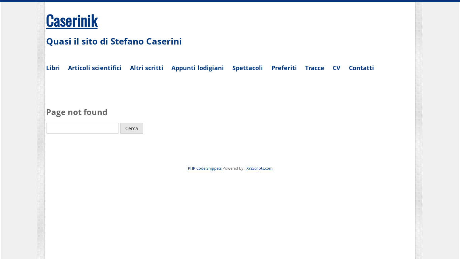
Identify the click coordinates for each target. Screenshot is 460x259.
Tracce (314, 68)
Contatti (361, 68)
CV (336, 68)
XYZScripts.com (259, 168)
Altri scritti (146, 68)
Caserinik (72, 20)
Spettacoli (247, 68)
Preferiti (284, 68)
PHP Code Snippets (205, 168)
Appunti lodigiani (197, 68)
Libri (53, 68)
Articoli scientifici (95, 68)
